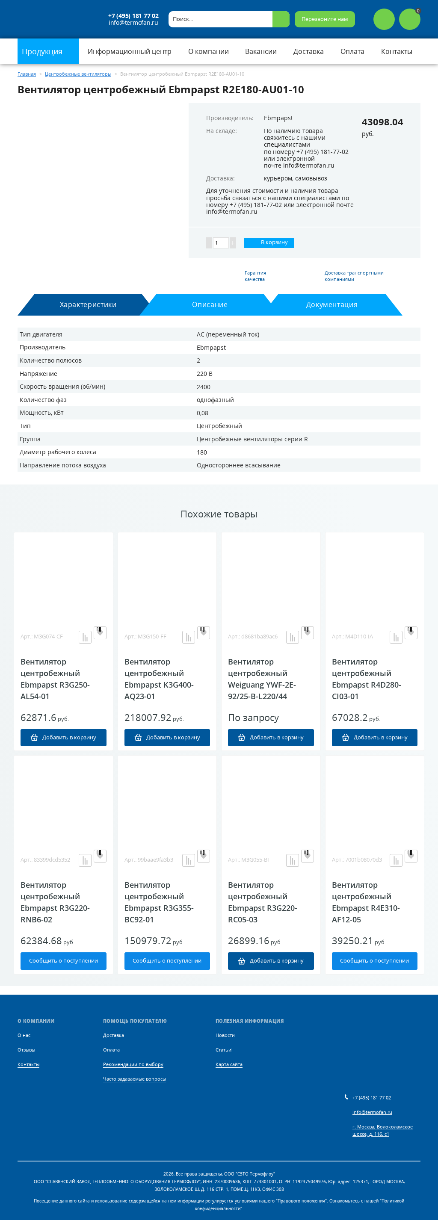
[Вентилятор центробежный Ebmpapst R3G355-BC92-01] (167, 798)
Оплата (111, 1049)
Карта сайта (229, 1064)
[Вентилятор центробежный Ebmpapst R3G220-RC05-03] (271, 798)
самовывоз (311, 178)
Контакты (28, 1064)
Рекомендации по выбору (133, 1064)
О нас (24, 1035)
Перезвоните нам (325, 19)
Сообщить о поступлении (63, 960)
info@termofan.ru (133, 22)
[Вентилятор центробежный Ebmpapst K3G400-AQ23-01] (167, 575)
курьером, (278, 178)
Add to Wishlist (100, 632)
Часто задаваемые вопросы (134, 1078)
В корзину (274, 242)
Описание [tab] (210, 304)
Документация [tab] (332, 304)
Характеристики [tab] (88, 304)
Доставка (113, 1035)
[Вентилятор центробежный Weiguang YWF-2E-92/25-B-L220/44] (271, 575)
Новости (225, 1035)
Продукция (43, 51)
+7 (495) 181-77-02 (322, 152)
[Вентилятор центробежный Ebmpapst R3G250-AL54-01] (63, 575)
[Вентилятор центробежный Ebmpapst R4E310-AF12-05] (375, 798)
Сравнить (85, 637)
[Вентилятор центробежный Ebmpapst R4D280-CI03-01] (375, 575)
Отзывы (26, 1049)
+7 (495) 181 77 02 (133, 15)
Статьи (223, 1049)
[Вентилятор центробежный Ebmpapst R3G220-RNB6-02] (63, 798)
